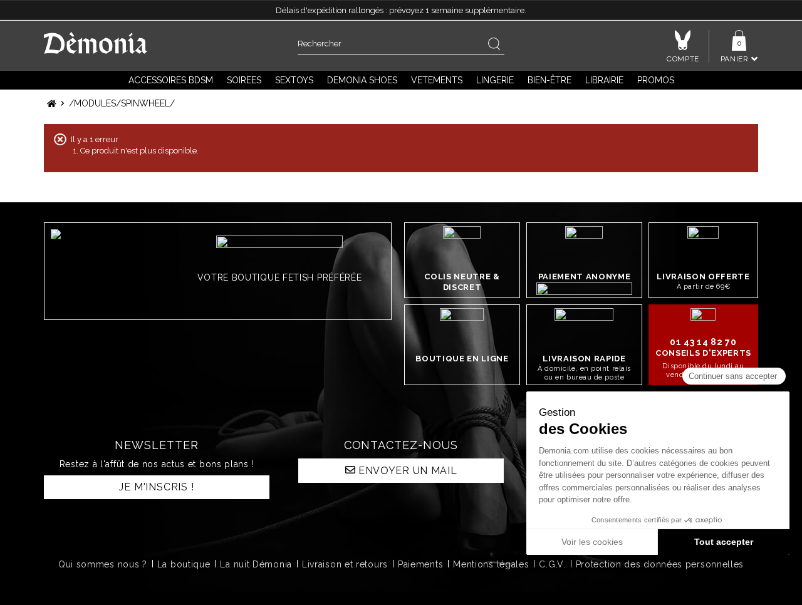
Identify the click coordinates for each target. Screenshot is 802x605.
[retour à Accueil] (52, 103)
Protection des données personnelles (660, 564)
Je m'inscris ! (156, 487)
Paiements (420, 564)
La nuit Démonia (256, 564)
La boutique (184, 564)
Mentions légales (491, 564)
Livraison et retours (345, 564)
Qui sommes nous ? (102, 564)
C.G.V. (552, 564)
